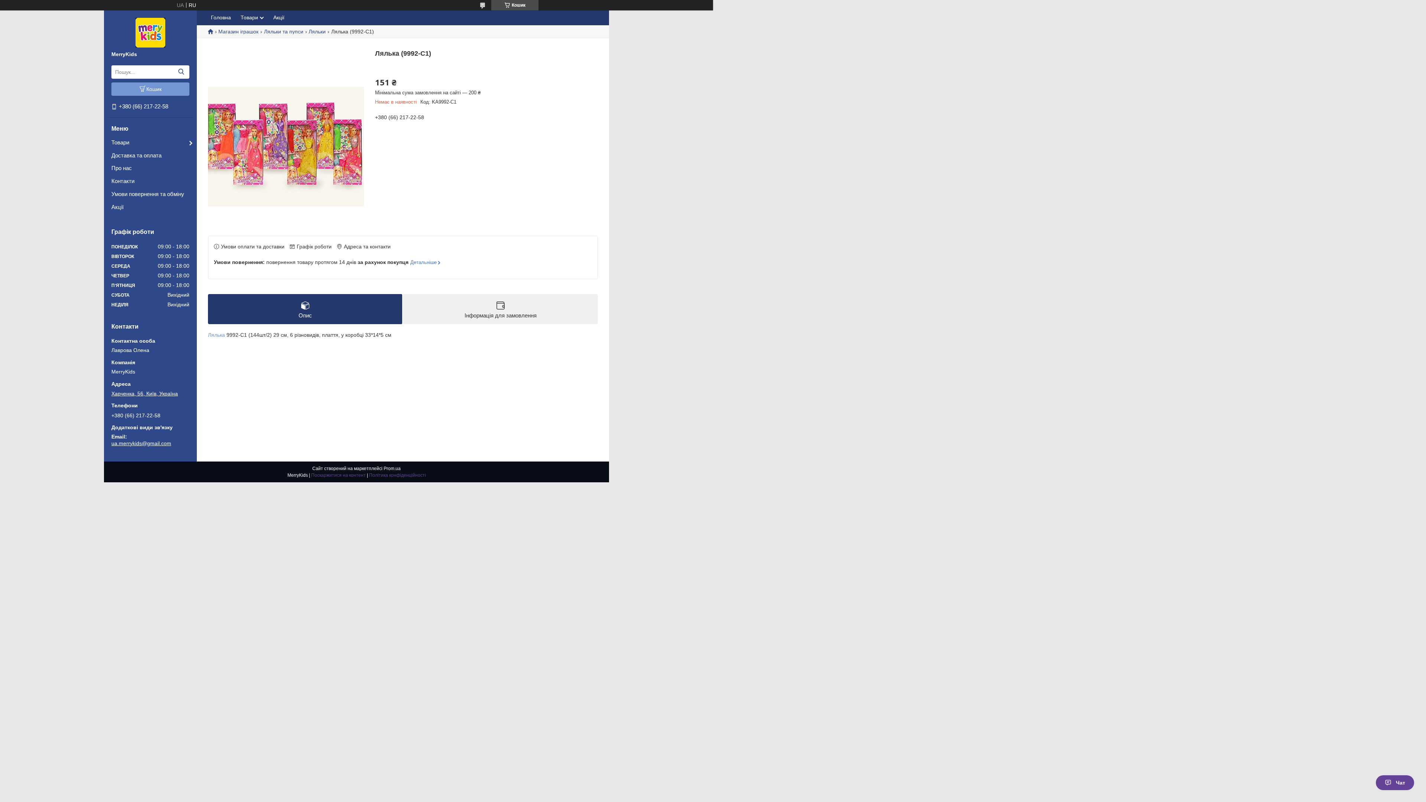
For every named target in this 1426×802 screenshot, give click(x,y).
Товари (120, 142)
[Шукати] (181, 72)
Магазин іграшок (238, 31)
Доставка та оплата (136, 155)
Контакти (122, 181)
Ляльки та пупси (283, 31)
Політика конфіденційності (397, 475)
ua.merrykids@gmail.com (141, 443)
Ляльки (317, 31)
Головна (221, 17)
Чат (1400, 783)
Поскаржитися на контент (338, 475)
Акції (117, 207)
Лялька (216, 335)
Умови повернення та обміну (147, 194)
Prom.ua (392, 468)
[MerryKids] (150, 32)
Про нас (121, 168)
